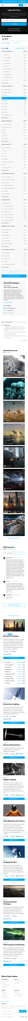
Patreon (3, 983)
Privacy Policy (5, 995)
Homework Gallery (18, 994)
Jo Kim (7, 581)
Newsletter (16, 983)
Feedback (4, 994)
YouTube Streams (5, 984)
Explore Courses (5, 981)
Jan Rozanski (9, 594)
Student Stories (17, 981)
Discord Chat (17, 992)
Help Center (4, 992)
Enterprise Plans (5, 986)
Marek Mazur (9, 557)
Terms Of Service (5, 997)
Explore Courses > (6, 1001)
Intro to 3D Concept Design (11, 287)
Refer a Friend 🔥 (18, 995)
